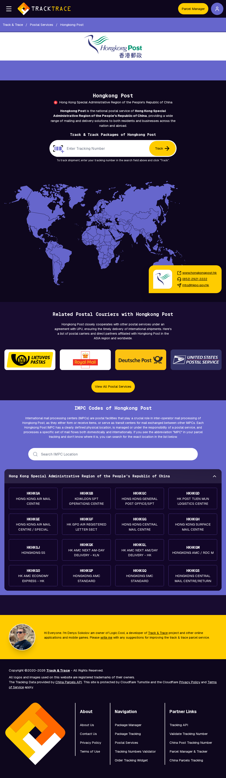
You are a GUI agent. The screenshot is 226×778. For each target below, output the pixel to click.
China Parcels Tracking (186, 760)
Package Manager (128, 725)
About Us (87, 725)
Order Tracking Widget (131, 760)
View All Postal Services (113, 386)
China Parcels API (68, 682)
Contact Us (88, 734)
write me (106, 637)
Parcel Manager (193, 9)
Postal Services (126, 742)
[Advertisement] (113, 70)
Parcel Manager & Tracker (188, 751)
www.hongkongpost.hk (199, 273)
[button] (8, 8)
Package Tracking (128, 734)
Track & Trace (158, 633)
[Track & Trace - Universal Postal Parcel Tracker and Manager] (44, 9)
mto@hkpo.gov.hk (195, 285)
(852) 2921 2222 (194, 279)
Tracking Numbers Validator (135, 751)
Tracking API (179, 725)
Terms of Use (90, 751)
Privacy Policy (189, 682)
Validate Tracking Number (189, 734)
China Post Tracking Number (191, 742)
